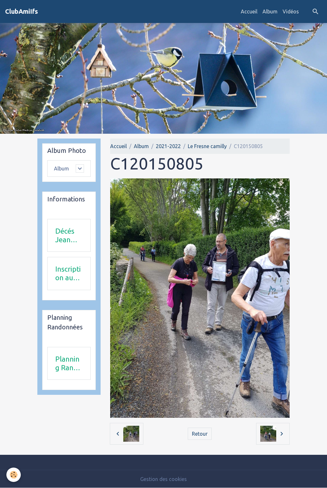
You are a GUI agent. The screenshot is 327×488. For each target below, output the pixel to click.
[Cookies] (13, 475)
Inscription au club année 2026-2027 (68, 273)
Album (270, 11)
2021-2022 (168, 146)
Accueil (249, 11)
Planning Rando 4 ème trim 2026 (68, 363)
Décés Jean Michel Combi (65, 235)
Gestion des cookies (163, 479)
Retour (200, 434)
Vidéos (291, 11)
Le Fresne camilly (207, 146)
